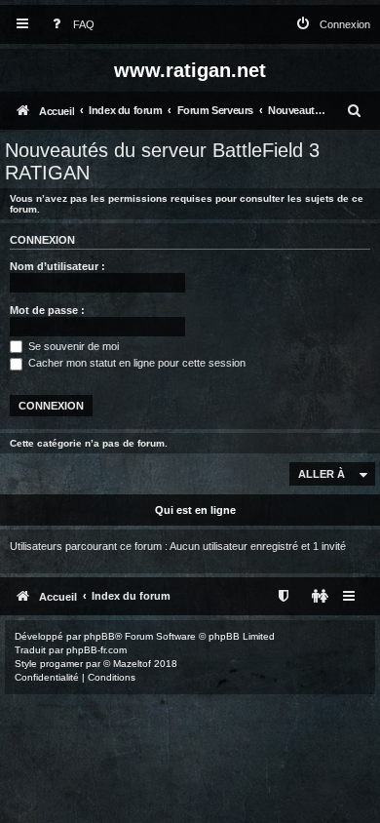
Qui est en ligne (195, 510)
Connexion (42, 240)
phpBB (99, 636)
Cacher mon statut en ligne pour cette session (135, 363)
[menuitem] (69, 25)
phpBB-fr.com (96, 650)
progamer (61, 663)
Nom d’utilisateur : (57, 266)
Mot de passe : (47, 310)
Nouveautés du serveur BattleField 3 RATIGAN (162, 161)
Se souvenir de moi (72, 346)
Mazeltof (132, 663)
